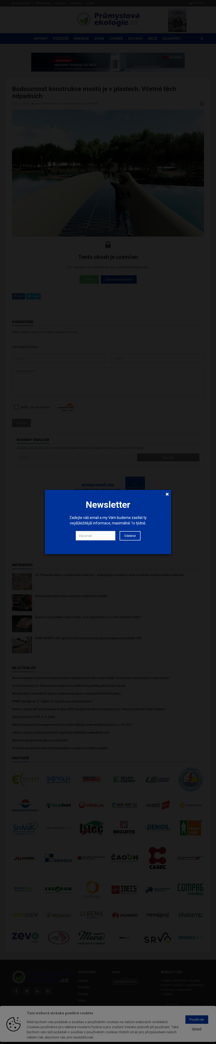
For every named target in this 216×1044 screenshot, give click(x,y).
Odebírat (130, 535)
